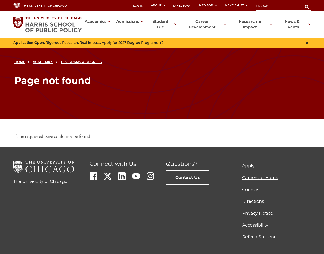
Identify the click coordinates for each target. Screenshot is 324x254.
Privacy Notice (257, 213)
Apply (248, 165)
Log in (138, 5)
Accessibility (255, 225)
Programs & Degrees (81, 62)
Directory (182, 5)
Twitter (107, 176)
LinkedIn (122, 176)
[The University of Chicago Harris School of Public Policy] (49, 24)
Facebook (93, 176)
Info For (205, 5)
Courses (250, 189)
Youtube (136, 176)
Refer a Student (259, 237)
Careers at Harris (260, 177)
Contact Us (187, 177)
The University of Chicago (40, 181)
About (156, 5)
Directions (253, 201)
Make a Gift (234, 5)
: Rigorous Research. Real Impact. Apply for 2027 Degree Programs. (85, 43)
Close (307, 43)
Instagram (150, 176)
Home (19, 62)
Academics (43, 62)
